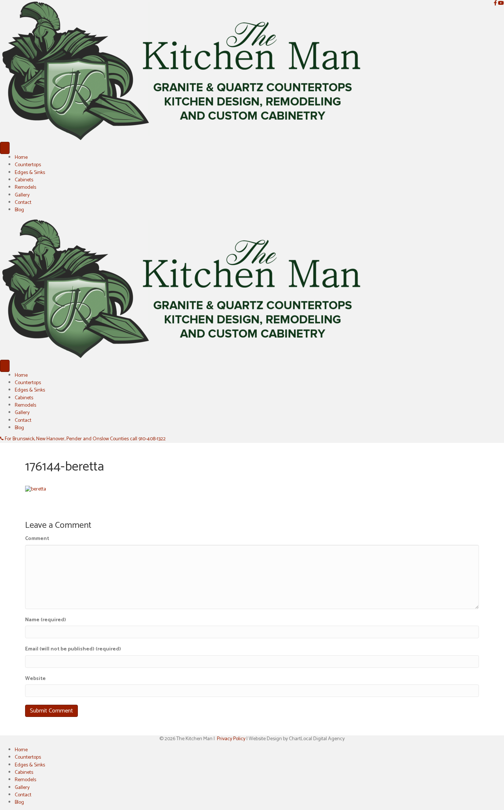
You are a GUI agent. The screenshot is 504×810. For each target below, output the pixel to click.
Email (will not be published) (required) (73, 649)
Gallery (22, 195)
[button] (83, 439)
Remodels (25, 187)
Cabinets (24, 180)
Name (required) (45, 620)
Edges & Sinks (30, 172)
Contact (23, 202)
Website (35, 679)
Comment (37, 539)
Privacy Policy (231, 739)
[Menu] (5, 148)
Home (21, 157)
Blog (19, 210)
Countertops (28, 165)
